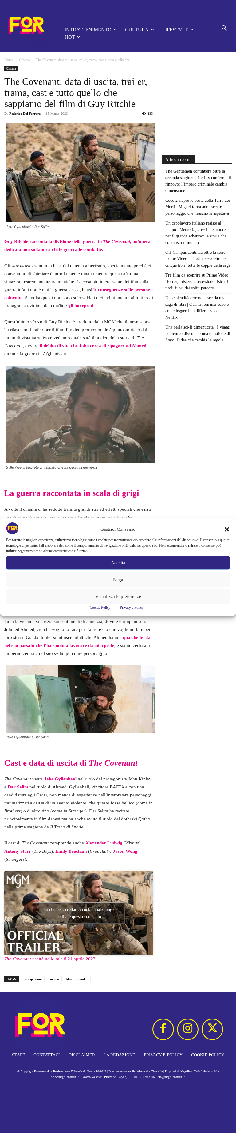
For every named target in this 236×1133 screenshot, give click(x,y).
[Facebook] (163, 1029)
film (69, 979)
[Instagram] (188, 1029)
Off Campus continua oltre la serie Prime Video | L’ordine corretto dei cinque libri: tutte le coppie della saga (197, 259)
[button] (227, 529)
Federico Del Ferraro (25, 113)
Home (8, 60)
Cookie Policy (100, 607)
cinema (54, 979)
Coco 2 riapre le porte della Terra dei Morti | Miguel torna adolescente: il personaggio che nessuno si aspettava (197, 207)
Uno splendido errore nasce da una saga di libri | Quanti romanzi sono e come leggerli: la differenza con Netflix (197, 308)
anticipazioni (32, 979)
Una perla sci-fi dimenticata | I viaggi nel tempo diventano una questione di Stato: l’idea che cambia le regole (197, 333)
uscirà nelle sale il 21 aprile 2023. (50, 958)
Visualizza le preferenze (118, 596)
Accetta (118, 562)
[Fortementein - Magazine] (25, 26)
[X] (212, 1029)
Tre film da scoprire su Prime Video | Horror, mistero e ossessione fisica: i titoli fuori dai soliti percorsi (197, 281)
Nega (118, 579)
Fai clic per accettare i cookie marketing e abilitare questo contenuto (78, 913)
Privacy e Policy (132, 607)
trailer (83, 979)
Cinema (24, 60)
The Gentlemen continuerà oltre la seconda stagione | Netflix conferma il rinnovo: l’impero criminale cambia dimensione (198, 181)
